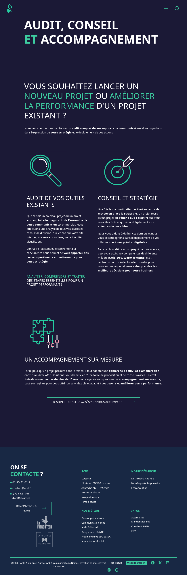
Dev (119, 257)
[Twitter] (160, 562)
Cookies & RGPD (140, 526)
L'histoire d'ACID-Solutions (95, 483)
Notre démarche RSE (142, 478)
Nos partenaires (90, 497)
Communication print (93, 522)
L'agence (86, 478)
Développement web (92, 518)
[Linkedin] (167, 562)
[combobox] (176, 8)
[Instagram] (109, 570)
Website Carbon (136, 562)
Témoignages (88, 501)
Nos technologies (90, 492)
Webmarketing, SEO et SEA (95, 536)
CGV (133, 531)
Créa (112, 257)
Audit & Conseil (89, 527)
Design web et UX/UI (92, 532)
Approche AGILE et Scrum (95, 488)
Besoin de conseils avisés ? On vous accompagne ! (89, 402)
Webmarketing (134, 257)
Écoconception (139, 488)
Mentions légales (140, 521)
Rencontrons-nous (26, 508)
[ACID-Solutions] (9, 8)
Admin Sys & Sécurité (92, 541)
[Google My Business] (116, 570)
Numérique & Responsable (145, 483)
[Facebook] (152, 562)
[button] (166, 8)
